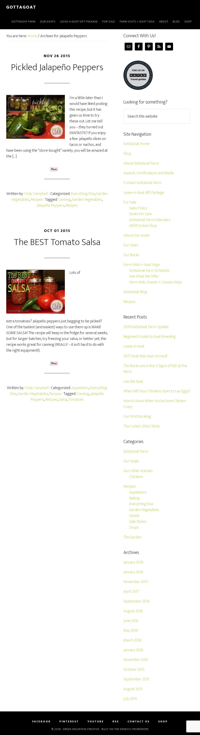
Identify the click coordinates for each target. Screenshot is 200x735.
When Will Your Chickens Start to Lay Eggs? (156, 391)
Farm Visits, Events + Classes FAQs (155, 282)
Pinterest (69, 721)
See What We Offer (144, 276)
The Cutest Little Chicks (141, 426)
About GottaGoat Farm (141, 163)
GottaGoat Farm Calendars (150, 220)
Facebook (41, 721)
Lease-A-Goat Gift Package (143, 192)
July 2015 (130, 698)
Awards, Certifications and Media (148, 173)
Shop (127, 153)
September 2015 (136, 679)
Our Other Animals (138, 471)
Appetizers (80, 388)
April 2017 (131, 591)
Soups (134, 527)
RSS (115, 721)
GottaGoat (21, 7)
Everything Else (83, 193)
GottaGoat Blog (135, 292)
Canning (64, 199)
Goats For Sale (140, 214)
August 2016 (133, 611)
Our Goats (131, 461)
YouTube (96, 721)
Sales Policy (138, 208)
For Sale (129, 202)
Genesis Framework (134, 729)
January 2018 (133, 572)
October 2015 (134, 669)
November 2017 (135, 581)
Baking (134, 498)
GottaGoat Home (136, 144)
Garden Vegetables (87, 199)
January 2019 (133, 562)
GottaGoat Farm (135, 451)
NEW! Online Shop (143, 225)
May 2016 (130, 630)
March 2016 (132, 640)
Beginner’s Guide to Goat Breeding (149, 336)
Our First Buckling (137, 416)
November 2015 (135, 659)
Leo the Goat (133, 381)
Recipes (37, 199)
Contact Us (139, 721)
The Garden (132, 537)
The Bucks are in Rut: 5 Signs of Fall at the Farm (155, 369)
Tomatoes (76, 399)
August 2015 (133, 689)
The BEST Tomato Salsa (57, 242)
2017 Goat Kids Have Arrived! (145, 356)
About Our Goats (136, 235)
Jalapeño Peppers (50, 205)
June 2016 (130, 620)
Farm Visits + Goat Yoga (141, 264)
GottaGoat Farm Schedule (149, 270)
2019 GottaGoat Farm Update (146, 327)
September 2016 (136, 601)
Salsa (63, 399)
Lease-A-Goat (133, 346)
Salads (134, 515)
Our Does (130, 245)
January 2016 (133, 650)
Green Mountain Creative (81, 729)
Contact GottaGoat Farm (142, 183)
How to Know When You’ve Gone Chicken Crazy (154, 404)
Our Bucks (131, 255)
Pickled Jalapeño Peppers (57, 67)
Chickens (136, 476)
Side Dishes (137, 521)
